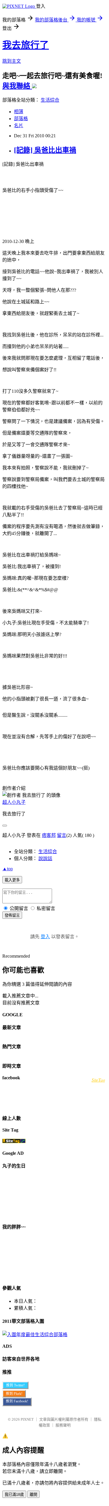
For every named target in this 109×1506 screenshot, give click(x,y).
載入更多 (12, 880)
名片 (18, 125)
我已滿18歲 (14, 1494)
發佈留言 (12, 915)
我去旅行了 (25, 45)
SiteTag (98, 1080)
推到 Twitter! (15, 1385)
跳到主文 (11, 61)
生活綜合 (50, 100)
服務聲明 (63, 1425)
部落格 (21, 118)
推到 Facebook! (17, 1401)
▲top (7, 868)
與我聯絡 (17, 86)
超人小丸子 (14, 802)
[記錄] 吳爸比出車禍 (45, 150)
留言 (61, 835)
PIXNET (27, 1419)
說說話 (45, 858)
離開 (33, 1494)
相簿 (18, 111)
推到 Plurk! (14, 1394)
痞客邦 (49, 835)
